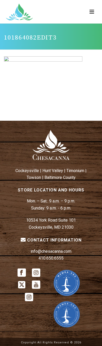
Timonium (75, 170)
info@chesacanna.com (51, 251)
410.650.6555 (51, 258)
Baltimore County (60, 177)
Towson (34, 177)
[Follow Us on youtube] (36, 285)
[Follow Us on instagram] (36, 273)
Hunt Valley (52, 170)
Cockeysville (27, 170)
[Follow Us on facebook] (22, 273)
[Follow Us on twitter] (22, 285)
